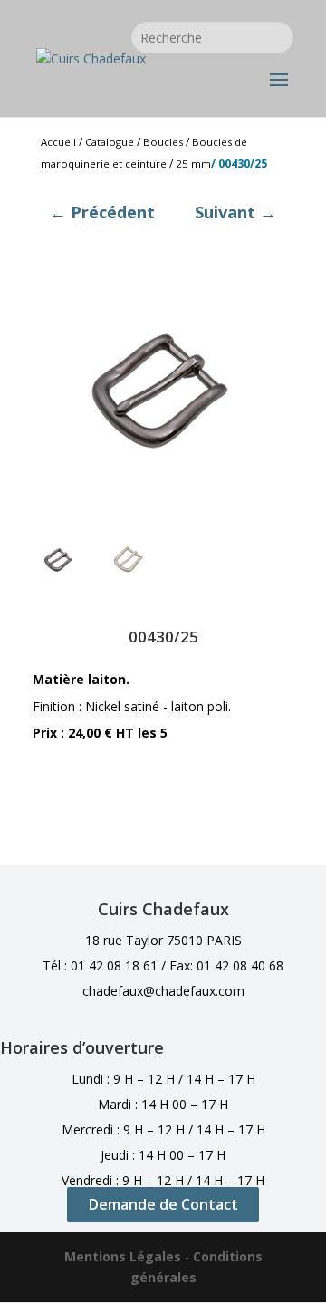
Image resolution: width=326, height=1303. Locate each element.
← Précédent (102, 212)
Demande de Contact (163, 1204)
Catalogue (109, 142)
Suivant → (235, 212)
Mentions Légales (122, 1256)
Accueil (58, 142)
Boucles (163, 142)
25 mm (193, 163)
